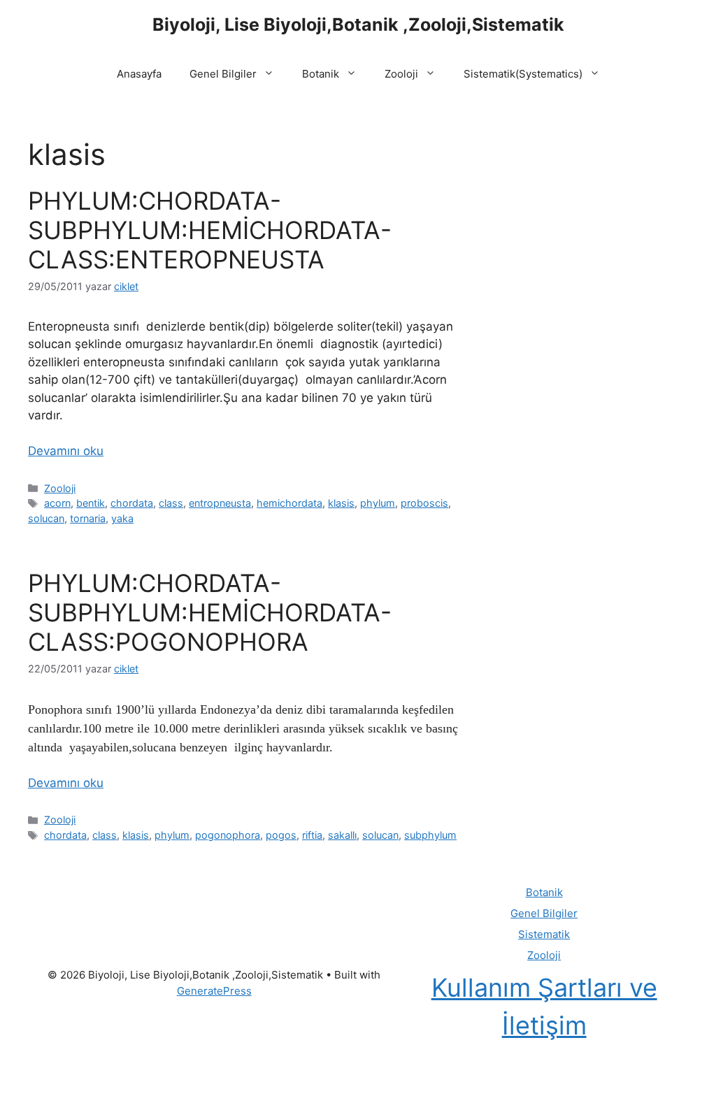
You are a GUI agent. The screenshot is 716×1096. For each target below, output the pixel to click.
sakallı (342, 835)
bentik (90, 503)
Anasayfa (139, 73)
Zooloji (401, 73)
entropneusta (220, 503)
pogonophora (227, 835)
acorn (57, 503)
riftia (312, 835)
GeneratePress (214, 990)
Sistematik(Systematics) (523, 73)
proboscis (424, 503)
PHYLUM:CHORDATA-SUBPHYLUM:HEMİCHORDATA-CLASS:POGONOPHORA (210, 612)
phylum (377, 503)
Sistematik (544, 934)
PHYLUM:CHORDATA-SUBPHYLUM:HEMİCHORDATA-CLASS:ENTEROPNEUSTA (210, 230)
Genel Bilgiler (223, 73)
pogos (281, 835)
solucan (46, 518)
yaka (122, 518)
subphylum (430, 835)
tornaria (88, 518)
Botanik (320, 73)
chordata (131, 503)
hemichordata (289, 503)
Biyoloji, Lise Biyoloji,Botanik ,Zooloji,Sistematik (358, 24)
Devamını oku (65, 451)
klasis (341, 503)
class (171, 503)
